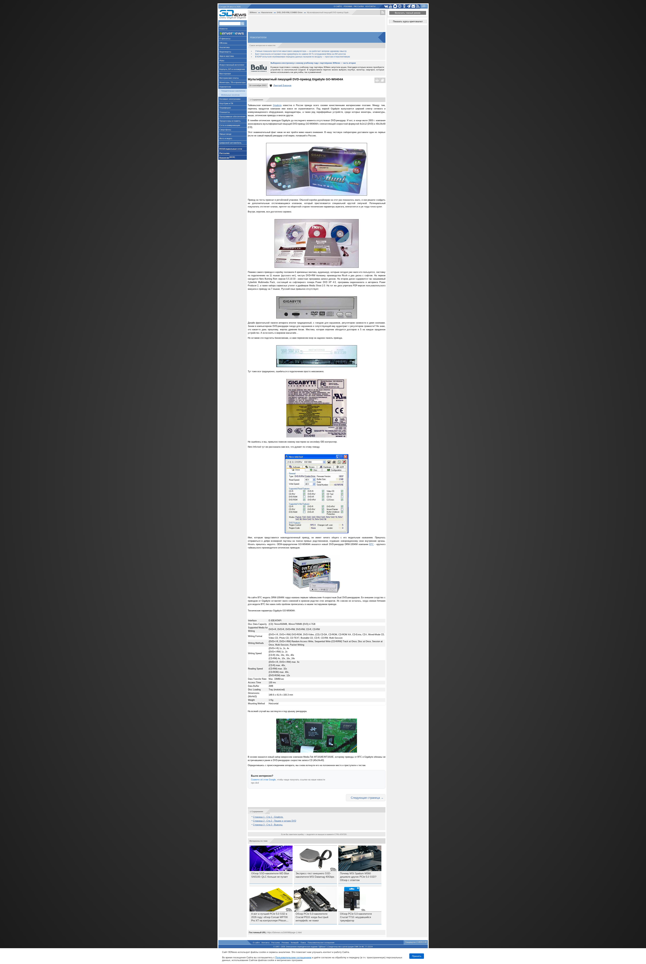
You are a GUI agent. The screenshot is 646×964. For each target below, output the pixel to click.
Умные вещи (225, 134)
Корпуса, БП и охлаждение (232, 69)
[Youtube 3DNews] (390, 6)
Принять (416, 956)
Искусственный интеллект (231, 65)
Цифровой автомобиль (230, 143)
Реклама (348, 6)
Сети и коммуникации (229, 125)
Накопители (225, 87)
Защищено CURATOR (416, 942)
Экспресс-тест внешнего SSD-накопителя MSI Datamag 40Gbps (315, 875)
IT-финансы (224, 39)
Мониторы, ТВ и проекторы (232, 82)
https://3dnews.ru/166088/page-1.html (284, 932)
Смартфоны (225, 130)
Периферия (225, 108)
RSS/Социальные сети (230, 149)
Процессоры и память (230, 121)
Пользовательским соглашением (293, 957)
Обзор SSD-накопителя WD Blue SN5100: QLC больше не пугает (270, 875)
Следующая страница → (367, 797)
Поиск (303, 943)
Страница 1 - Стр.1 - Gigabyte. (268, 817)
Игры (221, 60)
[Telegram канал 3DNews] (409, 6)
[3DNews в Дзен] (400, 6)
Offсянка (223, 43)
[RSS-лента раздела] (382, 12)
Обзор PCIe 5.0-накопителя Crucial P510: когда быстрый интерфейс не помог (312, 917)
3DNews (253, 12)
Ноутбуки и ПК (226, 103)
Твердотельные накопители (233, 91)
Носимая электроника (229, 99)
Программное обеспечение (232, 116)
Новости (223, 29)
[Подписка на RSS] (418, 6)
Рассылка (359, 6)
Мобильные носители (230, 95)
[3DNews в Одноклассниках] (404, 6)
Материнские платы (229, 78)
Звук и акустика (226, 56)
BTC (371, 544)
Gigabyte (277, 105)
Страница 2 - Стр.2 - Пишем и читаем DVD (274, 821)
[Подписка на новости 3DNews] (413, 6)
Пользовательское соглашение (321, 943)
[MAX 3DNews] (395, 6)
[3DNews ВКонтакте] (386, 6)
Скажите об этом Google (263, 779)
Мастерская (225, 74)
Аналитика (224, 47)
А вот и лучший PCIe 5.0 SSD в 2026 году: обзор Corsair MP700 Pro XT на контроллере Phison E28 (269, 917)
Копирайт (295, 943)
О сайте (338, 6)
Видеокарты (225, 52)
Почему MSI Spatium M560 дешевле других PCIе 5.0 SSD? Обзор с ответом (358, 877)
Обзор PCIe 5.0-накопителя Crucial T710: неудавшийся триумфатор (356, 917)
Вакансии (227, 157)
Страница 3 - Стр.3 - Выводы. (268, 824)
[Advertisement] (316, 23)
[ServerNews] (232, 33)
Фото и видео (225, 138)
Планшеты (224, 112)
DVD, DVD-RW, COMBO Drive (289, 12)
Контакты (370, 6)
